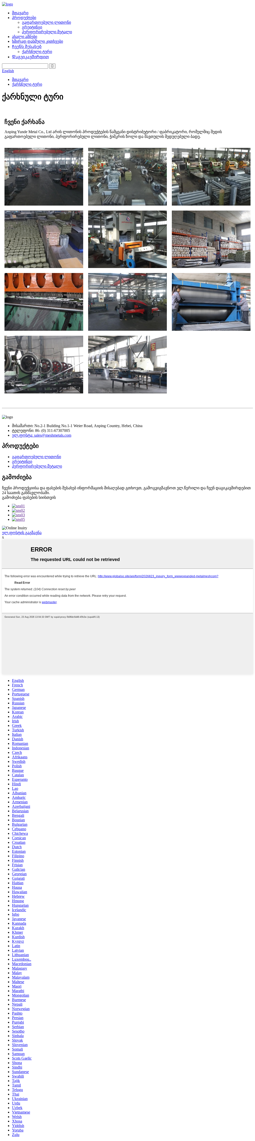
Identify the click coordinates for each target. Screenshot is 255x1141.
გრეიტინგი (32, 27)
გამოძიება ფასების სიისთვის (29, 497)
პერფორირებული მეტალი (47, 32)
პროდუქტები (24, 17)
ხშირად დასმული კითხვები (37, 41)
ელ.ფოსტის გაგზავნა (22, 533)
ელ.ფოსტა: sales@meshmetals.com (41, 435)
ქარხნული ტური (37, 51)
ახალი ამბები (24, 36)
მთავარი (20, 13)
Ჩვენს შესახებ (27, 46)
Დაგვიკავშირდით (30, 57)
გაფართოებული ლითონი (46, 22)
